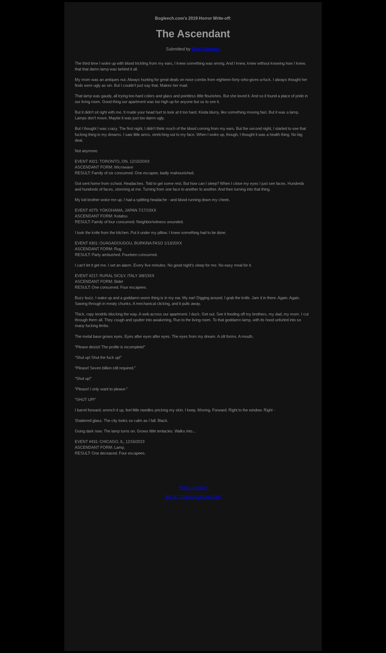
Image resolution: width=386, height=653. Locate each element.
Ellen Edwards (205, 49)
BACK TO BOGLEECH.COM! (193, 497)
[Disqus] (193, 569)
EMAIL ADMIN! (193, 488)
